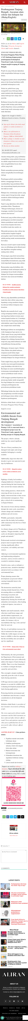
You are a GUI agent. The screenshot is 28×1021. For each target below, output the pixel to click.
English (21, 43)
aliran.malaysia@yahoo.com (17, 992)
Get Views (24, 19)
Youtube (10, 48)
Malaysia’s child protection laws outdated (19, 902)
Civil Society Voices (9, 6)
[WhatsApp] (8, 38)
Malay (14, 43)
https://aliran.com (14, 835)
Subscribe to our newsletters (9, 1013)
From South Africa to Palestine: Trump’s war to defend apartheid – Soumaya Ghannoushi (19, 922)
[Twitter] (15, 38)
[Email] (19, 816)
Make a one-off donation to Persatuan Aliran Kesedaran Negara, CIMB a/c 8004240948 (13, 134)
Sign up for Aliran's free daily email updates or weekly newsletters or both (14, 126)
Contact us (12, 1007)
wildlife (4, 810)
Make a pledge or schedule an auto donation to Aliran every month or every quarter (14, 141)
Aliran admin (13, 833)
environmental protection (15, 808)
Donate (18, 1007)
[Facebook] (12, 38)
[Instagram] (9, 1001)
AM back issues (22, 1013)
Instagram (18, 46)
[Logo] (14, 979)
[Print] (22, 816)
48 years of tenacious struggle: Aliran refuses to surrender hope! (19, 894)
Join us (23, 1007)
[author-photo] (14, 831)
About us (5, 1007)
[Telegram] (19, 38)
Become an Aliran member (12, 146)
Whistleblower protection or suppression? (16, 912)
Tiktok (3, 48)
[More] (23, 38)
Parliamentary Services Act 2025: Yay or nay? (18, 884)
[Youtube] (22, 1001)
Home (2, 6)
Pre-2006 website (14, 1010)
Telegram (11, 46)
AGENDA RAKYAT (7, 732)
